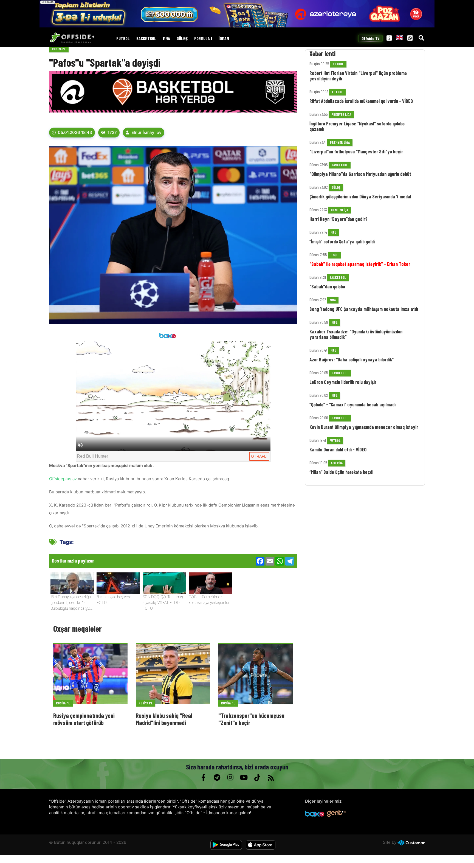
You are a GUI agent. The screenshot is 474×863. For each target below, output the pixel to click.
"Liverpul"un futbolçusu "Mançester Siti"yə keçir (356, 151)
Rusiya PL (59, 49)
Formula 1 (203, 38)
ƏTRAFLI (259, 456)
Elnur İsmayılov (146, 132)
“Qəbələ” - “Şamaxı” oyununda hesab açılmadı (352, 404)
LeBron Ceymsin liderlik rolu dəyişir (342, 382)
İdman (224, 38)
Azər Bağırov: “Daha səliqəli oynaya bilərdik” (351, 359)
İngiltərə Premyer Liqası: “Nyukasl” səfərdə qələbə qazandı (357, 126)
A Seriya (337, 463)
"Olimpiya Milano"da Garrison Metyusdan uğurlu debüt (360, 174)
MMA (166, 38)
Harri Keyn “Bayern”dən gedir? (338, 219)
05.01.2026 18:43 (75, 132)
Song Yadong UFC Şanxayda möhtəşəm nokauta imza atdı (363, 309)
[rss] (270, 778)
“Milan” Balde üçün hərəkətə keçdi (341, 472)
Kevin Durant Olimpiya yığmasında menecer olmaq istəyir (363, 427)
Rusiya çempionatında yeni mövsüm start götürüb (84, 719)
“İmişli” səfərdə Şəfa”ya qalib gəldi (342, 241)
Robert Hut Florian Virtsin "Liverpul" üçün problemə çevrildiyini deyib (358, 75)
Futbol (123, 38)
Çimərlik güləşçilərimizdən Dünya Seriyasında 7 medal (360, 196)
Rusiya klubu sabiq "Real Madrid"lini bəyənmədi (164, 719)
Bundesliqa (339, 210)
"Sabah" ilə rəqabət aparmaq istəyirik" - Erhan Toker (359, 264)
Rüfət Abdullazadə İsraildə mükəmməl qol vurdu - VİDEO (361, 101)
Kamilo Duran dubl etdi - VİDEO (337, 449)
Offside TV (370, 38)
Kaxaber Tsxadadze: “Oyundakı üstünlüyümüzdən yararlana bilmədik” (355, 334)
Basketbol (146, 38)
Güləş (182, 38)
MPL (333, 232)
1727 (112, 132)
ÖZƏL (334, 255)
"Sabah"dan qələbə (327, 286)
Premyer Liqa (341, 114)
